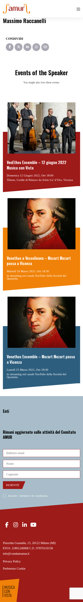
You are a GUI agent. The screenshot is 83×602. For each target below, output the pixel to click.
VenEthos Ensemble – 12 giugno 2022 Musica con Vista (36, 165)
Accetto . (28, 495)
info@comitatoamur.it (16, 553)
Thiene (11, 179)
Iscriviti (12, 485)
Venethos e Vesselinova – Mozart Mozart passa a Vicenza (39, 260)
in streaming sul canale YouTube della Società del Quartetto (36, 277)
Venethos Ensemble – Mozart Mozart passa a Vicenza (41, 359)
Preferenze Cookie (14, 568)
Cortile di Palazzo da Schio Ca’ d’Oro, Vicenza (45, 179)
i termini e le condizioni (33, 495)
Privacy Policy (12, 561)
